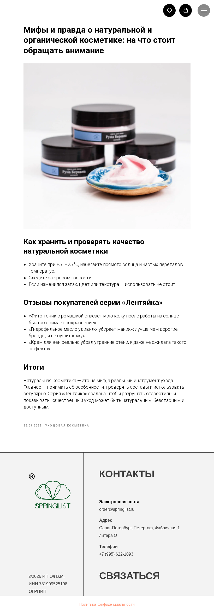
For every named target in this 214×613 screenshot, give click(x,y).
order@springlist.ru (116, 509)
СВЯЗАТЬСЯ (129, 575)
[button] (169, 10)
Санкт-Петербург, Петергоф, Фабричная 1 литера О (139, 528)
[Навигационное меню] (204, 10)
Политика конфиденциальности (107, 604)
